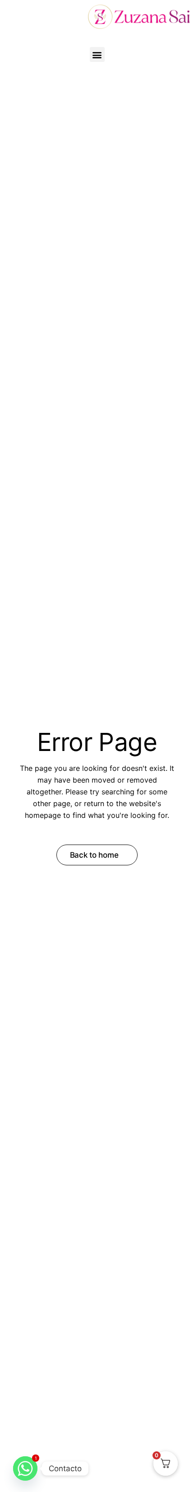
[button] (97, 54)
